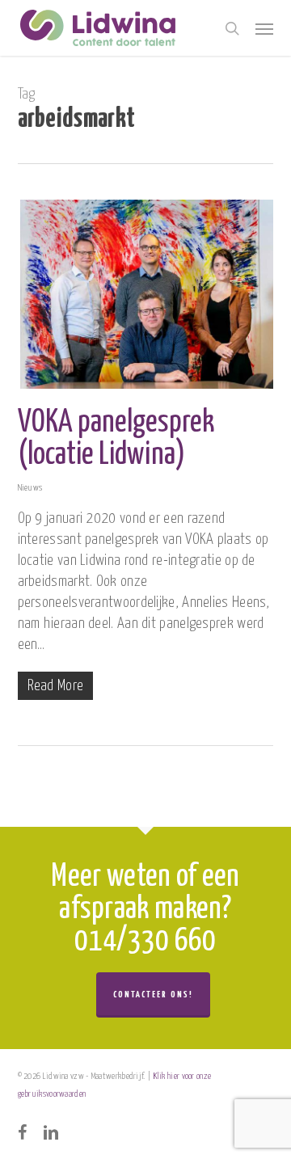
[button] (264, 28)
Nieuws (30, 487)
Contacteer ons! (153, 994)
